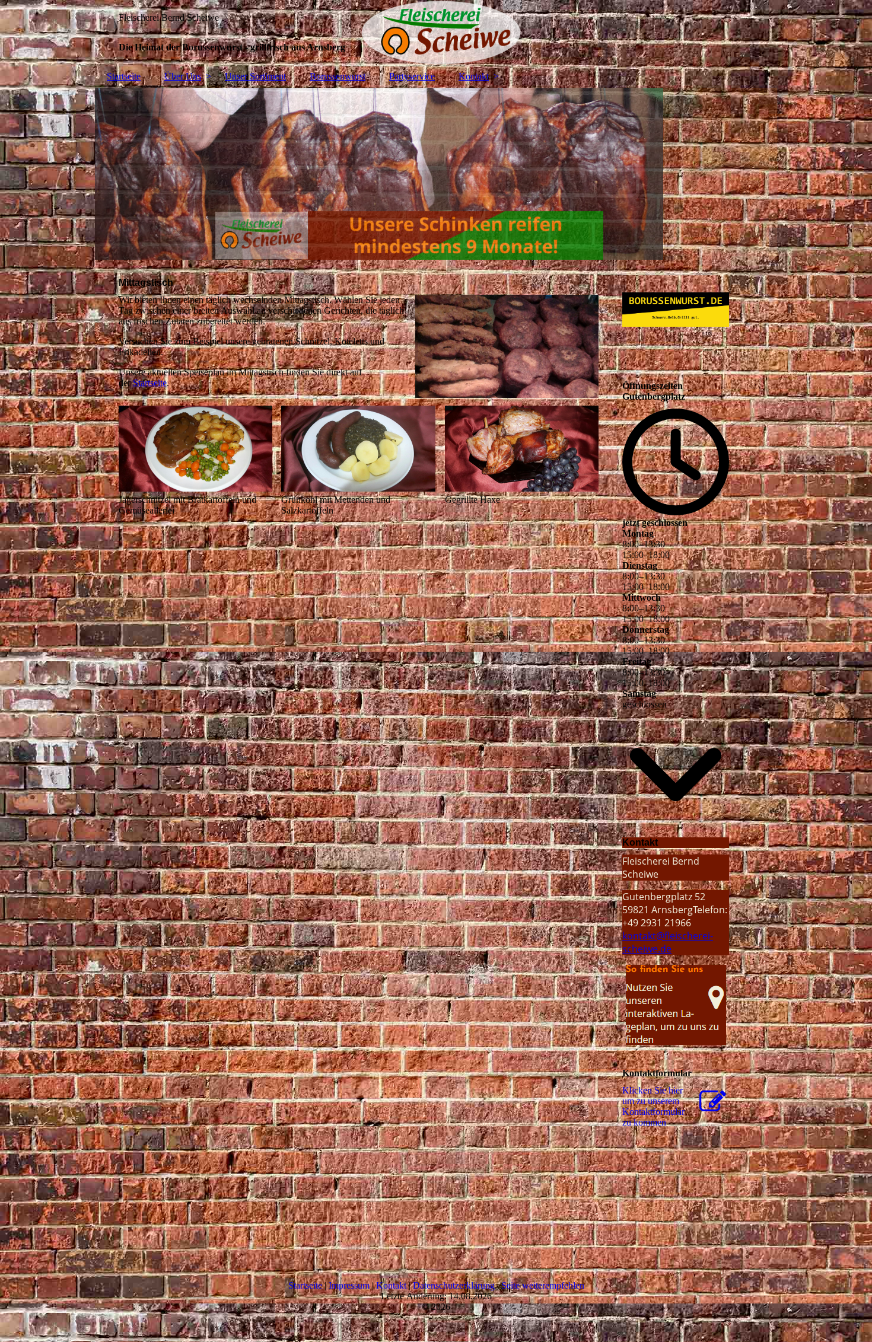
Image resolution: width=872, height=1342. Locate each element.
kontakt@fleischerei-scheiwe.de (667, 942)
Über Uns (182, 76)
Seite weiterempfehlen (542, 1285)
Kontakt (474, 76)
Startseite (124, 76)
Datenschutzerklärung (454, 1285)
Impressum (349, 1285)
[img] (436, 32)
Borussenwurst (337, 76)
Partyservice (412, 76)
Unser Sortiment (255, 76)
